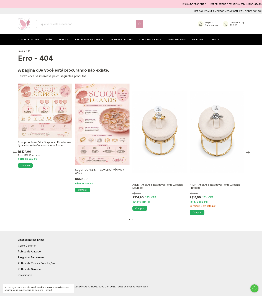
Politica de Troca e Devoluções (36, 263)
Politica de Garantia (29, 269)
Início (21, 51)
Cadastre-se (211, 25)
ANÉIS (49, 39)
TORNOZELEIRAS (177, 39)
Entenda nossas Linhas (31, 239)
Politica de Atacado (29, 251)
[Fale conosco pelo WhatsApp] (254, 288)
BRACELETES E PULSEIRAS (89, 39)
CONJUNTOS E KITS (150, 39)
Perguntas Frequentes (31, 257)
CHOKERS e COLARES (121, 39)
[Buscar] (139, 24)
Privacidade (25, 275)
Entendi (48, 290)
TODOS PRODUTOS (28, 39)
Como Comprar (27, 245)
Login (208, 22)
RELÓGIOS (197, 39)
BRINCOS (64, 39)
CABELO (214, 39)
